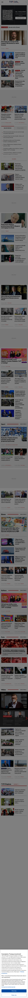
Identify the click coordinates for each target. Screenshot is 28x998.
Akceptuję (14, 990)
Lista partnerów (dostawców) (8, 987)
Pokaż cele (14, 995)
